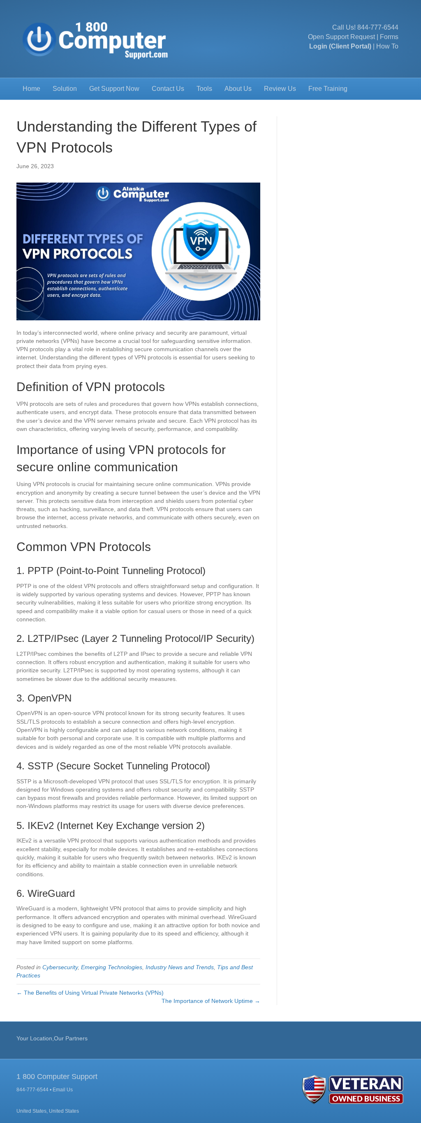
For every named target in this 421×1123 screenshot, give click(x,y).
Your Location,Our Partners (52, 1038)
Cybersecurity (60, 967)
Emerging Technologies (111, 967)
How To (387, 46)
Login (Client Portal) (340, 46)
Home (31, 88)
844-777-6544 (377, 27)
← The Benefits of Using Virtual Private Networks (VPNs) (90, 992)
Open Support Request (341, 36)
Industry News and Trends (180, 967)
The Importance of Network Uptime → (211, 1001)
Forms (389, 36)
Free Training (327, 88)
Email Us (63, 1090)
